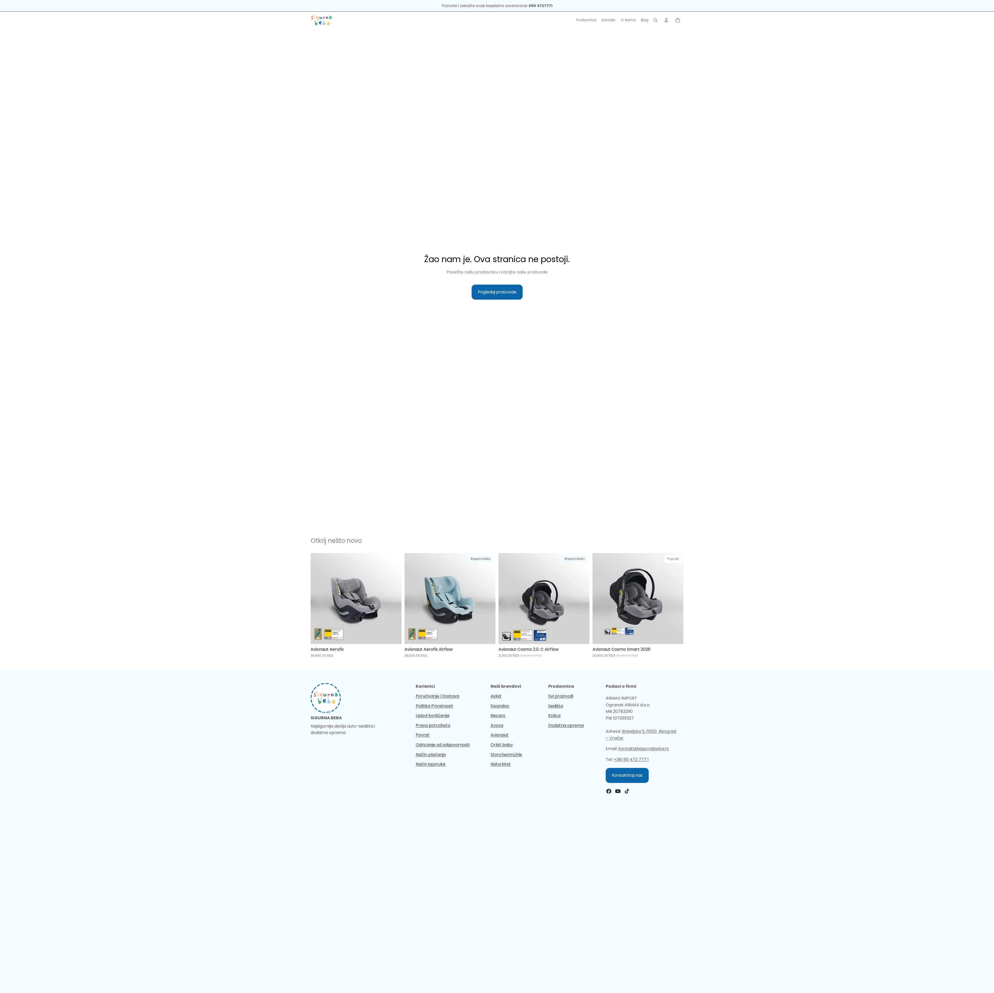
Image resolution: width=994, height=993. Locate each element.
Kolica (554, 715)
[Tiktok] (627, 791)
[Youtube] (618, 791)
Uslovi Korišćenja (432, 715)
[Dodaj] (675, 636)
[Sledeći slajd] (393, 598)
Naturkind (500, 764)
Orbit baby (502, 745)
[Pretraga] (655, 20)
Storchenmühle (506, 755)
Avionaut (499, 735)
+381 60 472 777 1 (631, 759)
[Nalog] (666, 20)
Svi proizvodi (560, 696)
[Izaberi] (393, 636)
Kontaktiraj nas (627, 775)
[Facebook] (609, 791)
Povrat (422, 735)
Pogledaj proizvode (497, 292)
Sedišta (555, 706)
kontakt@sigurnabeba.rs (643, 749)
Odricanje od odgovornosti (443, 745)
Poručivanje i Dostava (437, 696)
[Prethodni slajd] (318, 598)
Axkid (496, 696)
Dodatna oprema (566, 725)
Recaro (498, 715)
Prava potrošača (433, 725)
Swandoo (500, 706)
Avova (497, 725)
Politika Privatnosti (434, 706)
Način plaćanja (431, 755)
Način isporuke (430, 764)
